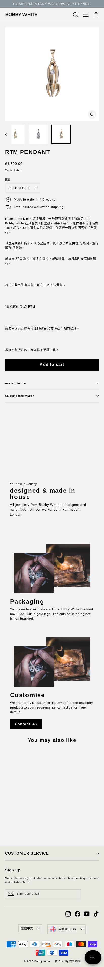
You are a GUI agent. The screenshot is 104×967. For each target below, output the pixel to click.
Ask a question (15, 383)
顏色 (7, 179)
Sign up (13, 870)
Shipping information (19, 395)
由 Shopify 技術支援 (67, 961)
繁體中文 (27, 928)
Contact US (26, 724)
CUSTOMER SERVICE (27, 853)
